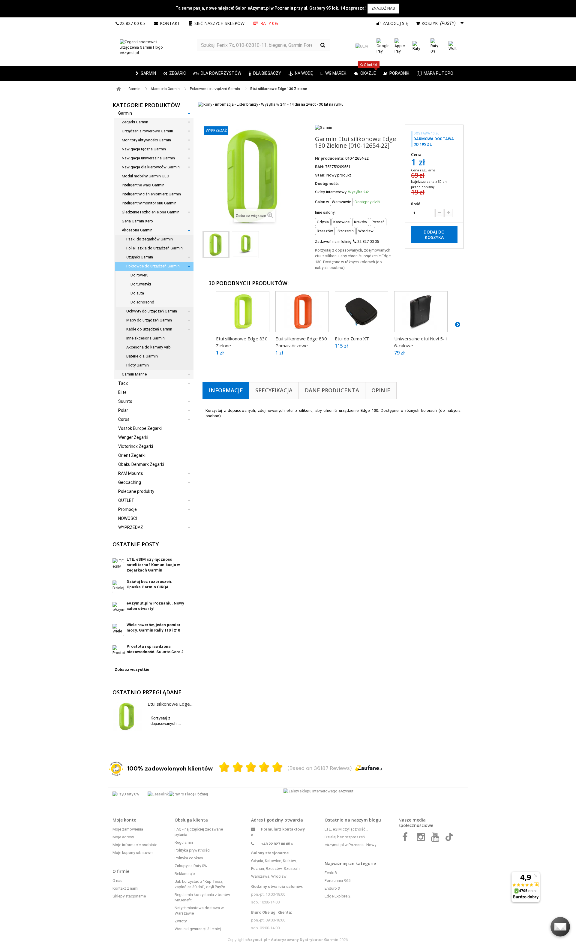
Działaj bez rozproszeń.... (346, 837)
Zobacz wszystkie (132, 669)
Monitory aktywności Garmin (146, 140)
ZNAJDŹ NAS (383, 8)
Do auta (137, 293)
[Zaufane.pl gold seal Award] (116, 769)
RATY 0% (269, 23)
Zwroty (181, 921)
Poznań (257, 868)
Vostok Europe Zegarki (140, 428)
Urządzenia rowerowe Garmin (147, 131)
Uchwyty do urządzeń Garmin (151, 311)
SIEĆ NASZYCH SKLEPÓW (219, 23)
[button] (174, 73)
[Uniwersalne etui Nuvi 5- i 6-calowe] (421, 311)
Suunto (125, 401)
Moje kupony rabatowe (132, 852)
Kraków (289, 860)
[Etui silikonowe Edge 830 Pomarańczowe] (302, 311)
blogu (375, 820)
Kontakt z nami (125, 888)
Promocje (127, 509)
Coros (124, 419)
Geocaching (129, 482)
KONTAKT (170, 23)
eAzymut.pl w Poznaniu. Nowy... (352, 845)
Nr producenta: (329, 158)
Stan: (320, 175)
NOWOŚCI (127, 518)
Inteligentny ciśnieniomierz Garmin (151, 194)
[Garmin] (323, 127)
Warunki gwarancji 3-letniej (198, 929)
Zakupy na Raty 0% (191, 866)
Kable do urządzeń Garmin (149, 329)
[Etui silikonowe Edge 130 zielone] (216, 244)
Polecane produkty (136, 491)
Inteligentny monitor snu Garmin (149, 203)
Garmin (125, 113)
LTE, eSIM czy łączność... (346, 829)
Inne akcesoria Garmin (145, 338)
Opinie (380, 390)
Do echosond (142, 302)
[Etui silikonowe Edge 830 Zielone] (242, 311)
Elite (122, 392)
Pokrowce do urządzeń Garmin (153, 266)
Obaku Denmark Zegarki (141, 464)
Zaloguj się (394, 23)
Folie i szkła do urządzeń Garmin (154, 248)
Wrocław (278, 876)
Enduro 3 (332, 888)
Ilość (415, 204)
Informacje (226, 390)
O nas (117, 880)
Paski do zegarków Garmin (149, 239)
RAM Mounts (130, 473)
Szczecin (292, 868)
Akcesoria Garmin (137, 230)
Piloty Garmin (137, 365)
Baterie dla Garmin (142, 356)
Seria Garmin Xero (137, 221)
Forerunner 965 (337, 880)
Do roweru (139, 275)
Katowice (273, 860)
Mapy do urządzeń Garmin (149, 320)
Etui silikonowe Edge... (170, 704)
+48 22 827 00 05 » (277, 844)
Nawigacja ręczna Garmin (144, 149)
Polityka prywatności (192, 850)
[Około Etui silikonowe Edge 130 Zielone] (127, 716)
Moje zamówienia (127, 829)
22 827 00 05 (132, 23)
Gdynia (257, 860)
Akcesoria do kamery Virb (148, 347)
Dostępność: (327, 183)
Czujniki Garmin (139, 257)
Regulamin (184, 842)
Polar (123, 410)
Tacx (123, 383)
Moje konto (124, 820)
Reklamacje (185, 873)
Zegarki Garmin (135, 122)
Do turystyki (140, 284)
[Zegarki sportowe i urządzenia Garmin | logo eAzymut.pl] (154, 47)
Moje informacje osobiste (134, 845)
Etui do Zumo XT (352, 339)
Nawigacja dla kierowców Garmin (151, 167)
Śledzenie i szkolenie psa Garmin (150, 212)
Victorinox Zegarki (135, 446)
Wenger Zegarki (133, 437)
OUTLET (126, 500)
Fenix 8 (331, 872)
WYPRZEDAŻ (130, 527)
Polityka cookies (189, 858)
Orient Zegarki (132, 455)
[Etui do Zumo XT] (361, 311)
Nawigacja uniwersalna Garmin (148, 158)
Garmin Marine (134, 374)
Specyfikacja (273, 390)
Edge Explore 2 (337, 896)
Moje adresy (123, 837)
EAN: (319, 166)
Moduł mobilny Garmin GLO (145, 176)
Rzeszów (274, 868)
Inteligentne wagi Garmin (143, 185)
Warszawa (260, 876)
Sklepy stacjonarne (129, 896)
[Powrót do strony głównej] (118, 89)
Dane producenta (332, 390)
